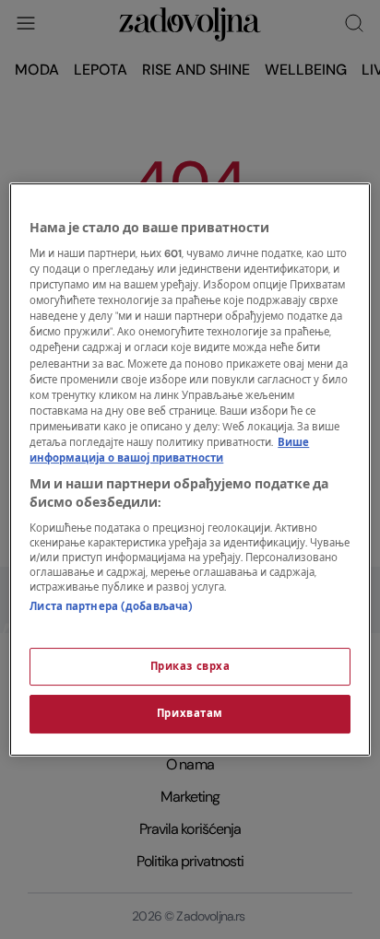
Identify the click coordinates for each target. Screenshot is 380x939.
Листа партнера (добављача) (111, 607)
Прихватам (190, 715)
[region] (189, 469)
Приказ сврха (190, 667)
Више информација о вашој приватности (169, 450)
